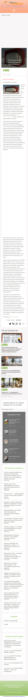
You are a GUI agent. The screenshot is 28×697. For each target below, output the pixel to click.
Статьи (7, 15)
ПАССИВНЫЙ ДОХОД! (14, 456)
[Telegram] (9, 323)
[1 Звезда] (16, 320)
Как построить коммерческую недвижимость (13, 431)
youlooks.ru (22, 696)
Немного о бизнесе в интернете (14, 449)
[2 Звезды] (17, 320)
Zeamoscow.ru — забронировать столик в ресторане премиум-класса (14, 495)
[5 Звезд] (20, 320)
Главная (3, 15)
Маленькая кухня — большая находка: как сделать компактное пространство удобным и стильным (13, 555)
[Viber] (13, 323)
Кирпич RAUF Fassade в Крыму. (13, 651)
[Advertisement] (14, 32)
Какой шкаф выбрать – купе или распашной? (13, 669)
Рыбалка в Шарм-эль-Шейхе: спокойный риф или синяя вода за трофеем (13, 528)
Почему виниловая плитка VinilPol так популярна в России (14, 441)
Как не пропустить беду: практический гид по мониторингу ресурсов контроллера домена (11, 595)
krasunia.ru (16, 696)
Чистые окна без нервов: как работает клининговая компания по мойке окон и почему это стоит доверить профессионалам (13, 475)
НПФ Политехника (14, 317)
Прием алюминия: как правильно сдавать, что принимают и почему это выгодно (12, 545)
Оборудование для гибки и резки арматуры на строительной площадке (12, 511)
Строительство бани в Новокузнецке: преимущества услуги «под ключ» (14, 421)
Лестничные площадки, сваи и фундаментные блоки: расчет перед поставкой (13, 520)
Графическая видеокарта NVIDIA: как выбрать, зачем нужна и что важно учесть (12, 574)
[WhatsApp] (16, 323)
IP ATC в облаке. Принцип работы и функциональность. (13, 657)
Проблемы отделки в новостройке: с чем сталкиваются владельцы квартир (12, 565)
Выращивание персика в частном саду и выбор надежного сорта (11, 536)
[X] (20, 323)
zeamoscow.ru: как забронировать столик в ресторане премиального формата (12, 486)
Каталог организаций (11, 620)
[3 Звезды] (18, 320)
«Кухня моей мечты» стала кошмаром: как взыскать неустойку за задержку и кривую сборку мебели (12, 605)
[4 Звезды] (19, 320)
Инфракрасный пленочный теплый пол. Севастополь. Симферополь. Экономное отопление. (12, 644)
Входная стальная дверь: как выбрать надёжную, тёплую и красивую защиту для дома (13, 503)
